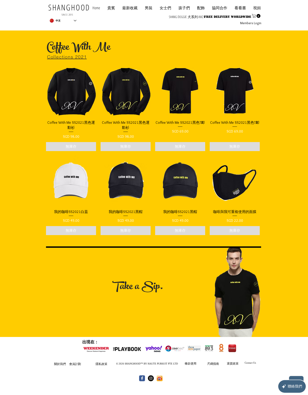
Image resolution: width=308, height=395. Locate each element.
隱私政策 (101, 364)
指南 (216, 363)
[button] (219, 8)
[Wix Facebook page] (142, 378)
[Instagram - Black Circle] (151, 378)
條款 (188, 363)
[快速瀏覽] (71, 91)
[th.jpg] (160, 378)
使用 (193, 363)
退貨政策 (233, 363)
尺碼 (210, 363)
